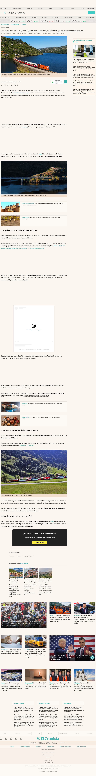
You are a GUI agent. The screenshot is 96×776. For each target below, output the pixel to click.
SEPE (39, 733)
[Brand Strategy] (48, 743)
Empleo (72, 8)
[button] (92, 657)
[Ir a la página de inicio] (5, 13)
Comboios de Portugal (27, 445)
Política (44, 17)
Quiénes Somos (50, 746)
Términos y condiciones (48, 754)
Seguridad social (16, 8)
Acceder (91, 12)
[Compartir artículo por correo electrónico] (15, 85)
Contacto (12, 746)
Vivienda (40, 8)
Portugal (26, 556)
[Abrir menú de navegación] (2, 13)
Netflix (82, 8)
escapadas (23, 24)
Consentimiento (48, 760)
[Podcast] (55, 743)
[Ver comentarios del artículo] (18, 85)
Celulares (17, 733)
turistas (24, 127)
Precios (50, 733)
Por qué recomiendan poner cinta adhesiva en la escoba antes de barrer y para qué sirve (84, 61)
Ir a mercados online (4, 21)
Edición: (90, 8)
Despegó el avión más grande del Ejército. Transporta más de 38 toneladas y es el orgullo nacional (84, 76)
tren (40, 154)
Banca (79, 17)
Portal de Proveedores (65, 746)
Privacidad (48, 757)
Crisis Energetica (63, 733)
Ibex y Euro (34, 17)
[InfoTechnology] (63, 743)
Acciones (61, 8)
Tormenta (3, 8)
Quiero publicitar (41, 542)
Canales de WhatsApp (25, 746)
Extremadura (23, 248)
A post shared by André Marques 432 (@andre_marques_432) (34, 349)
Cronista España (5, 24)
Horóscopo (89, 733)
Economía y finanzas (20, 17)
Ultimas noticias (4, 17)
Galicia (56, 246)
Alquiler (51, 8)
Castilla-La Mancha (12, 248)
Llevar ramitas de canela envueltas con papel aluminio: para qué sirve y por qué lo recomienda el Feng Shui (84, 68)
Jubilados (29, 8)
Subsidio (77, 733)
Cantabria (62, 246)
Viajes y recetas (15, 24)
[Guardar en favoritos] (65, 81)
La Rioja (3, 248)
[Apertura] (33, 743)
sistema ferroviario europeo (20, 93)
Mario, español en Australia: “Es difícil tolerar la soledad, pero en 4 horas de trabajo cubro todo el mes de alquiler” (83, 83)
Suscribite (38, 746)
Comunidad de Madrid (37, 248)
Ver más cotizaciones (91, 21)
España (19, 556)
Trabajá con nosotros (81, 746)
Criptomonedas (68, 17)
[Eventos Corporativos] (41, 743)
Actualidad (55, 17)
